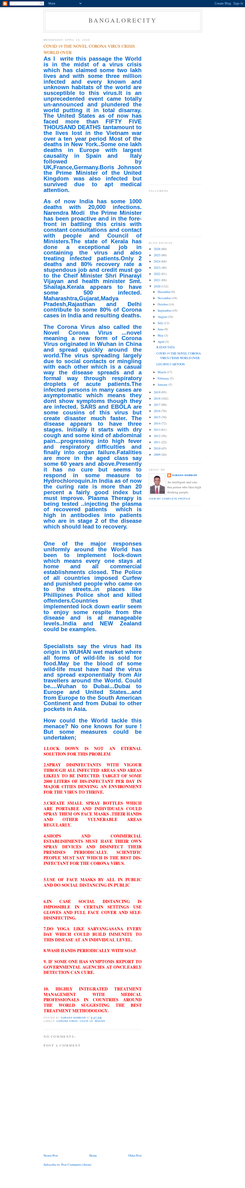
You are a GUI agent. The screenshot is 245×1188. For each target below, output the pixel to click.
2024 (157, 261)
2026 (157, 249)
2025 (157, 255)
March (162, 372)
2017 (157, 404)
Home (93, 1155)
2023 (157, 267)
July (161, 323)
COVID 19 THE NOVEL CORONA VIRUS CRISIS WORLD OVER (178, 355)
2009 (157, 454)
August (163, 316)
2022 (157, 274)
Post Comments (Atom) (76, 1164)
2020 (157, 286)
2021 (157, 280)
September (165, 310)
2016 (157, 411)
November (165, 298)
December (164, 292)
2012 (157, 436)
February (164, 378)
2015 (157, 417)
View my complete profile (169, 498)
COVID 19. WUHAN (92, 1021)
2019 (157, 392)
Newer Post (51, 1155)
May (161, 335)
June (161, 329)
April (161, 341)
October (163, 304)
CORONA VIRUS (67, 1021)
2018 (157, 398)
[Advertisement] (168, 107)
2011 (157, 442)
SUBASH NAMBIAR (184, 475)
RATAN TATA (165, 347)
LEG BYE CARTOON (170, 364)
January (163, 384)
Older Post (135, 1155)
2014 (157, 423)
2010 (157, 448)
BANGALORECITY (123, 20)
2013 (157, 429)
